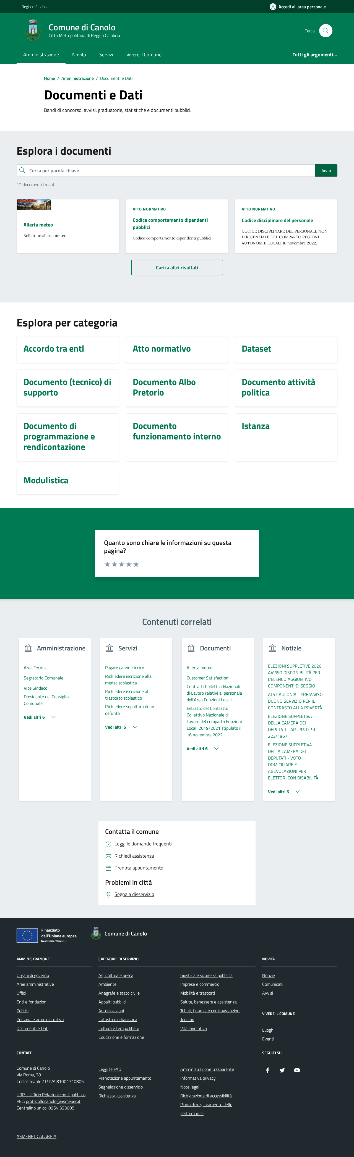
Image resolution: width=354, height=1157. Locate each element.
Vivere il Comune (144, 54)
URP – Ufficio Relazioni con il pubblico (51, 1094)
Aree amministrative (35, 984)
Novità (79, 54)
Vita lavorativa (193, 1028)
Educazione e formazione (121, 1037)
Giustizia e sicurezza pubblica (206, 975)
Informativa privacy (198, 1078)
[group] (55, 723)
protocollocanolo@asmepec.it (53, 1101)
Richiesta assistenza (117, 1095)
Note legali (190, 1087)
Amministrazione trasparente (207, 1069)
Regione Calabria (35, 6)
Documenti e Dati (32, 1028)
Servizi (106, 54)
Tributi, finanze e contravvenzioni (210, 1010)
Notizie (268, 975)
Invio (326, 170)
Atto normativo (149, 209)
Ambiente (107, 984)
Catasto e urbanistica (117, 1019)
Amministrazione (41, 54)
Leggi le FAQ (109, 1069)
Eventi (268, 1038)
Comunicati (272, 984)
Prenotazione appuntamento (124, 1078)
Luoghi (268, 1030)
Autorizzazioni (111, 1010)
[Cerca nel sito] (325, 30)
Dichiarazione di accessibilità (206, 1095)
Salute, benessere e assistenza (208, 1001)
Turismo (187, 1019)
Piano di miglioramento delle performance (206, 1109)
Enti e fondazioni (32, 1001)
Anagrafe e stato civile (119, 993)
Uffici (21, 993)
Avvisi (267, 993)
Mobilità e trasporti (197, 993)
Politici (22, 1010)
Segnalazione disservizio (120, 1087)
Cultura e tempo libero (118, 1028)
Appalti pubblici (112, 1001)
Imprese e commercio (199, 984)
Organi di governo (33, 975)
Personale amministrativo (40, 1019)
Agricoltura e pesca (115, 975)
